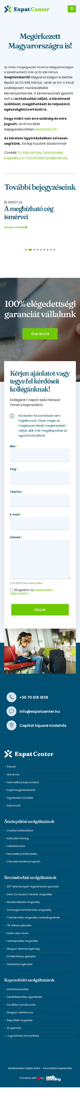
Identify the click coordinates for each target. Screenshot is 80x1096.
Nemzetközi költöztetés (22, 854)
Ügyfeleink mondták (20, 798)
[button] (25, 250)
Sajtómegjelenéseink (21, 790)
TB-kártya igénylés (19, 925)
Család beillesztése (20, 830)
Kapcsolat (13, 805)
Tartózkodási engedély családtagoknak (33, 917)
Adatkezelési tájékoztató (24, 1068)
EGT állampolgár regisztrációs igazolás (33, 886)
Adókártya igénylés (19, 964)
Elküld (40, 609)
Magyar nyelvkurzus (20, 1012)
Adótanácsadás (18, 989)
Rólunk (11, 766)
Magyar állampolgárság (23, 948)
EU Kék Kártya (29, 152)
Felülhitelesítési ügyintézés (24, 997)
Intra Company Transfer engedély (29, 894)
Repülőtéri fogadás (20, 1020)
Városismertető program (23, 861)
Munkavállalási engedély (23, 902)
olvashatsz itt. (46, 129)
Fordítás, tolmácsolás (21, 1004)
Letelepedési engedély (22, 941)
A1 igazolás (14, 1028)
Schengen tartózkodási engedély (29, 910)
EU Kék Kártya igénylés (21, 956)
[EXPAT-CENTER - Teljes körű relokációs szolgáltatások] (26, 9)
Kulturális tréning (18, 838)
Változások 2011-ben (32, 209)
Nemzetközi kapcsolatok (23, 782)
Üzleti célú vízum (18, 933)
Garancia (13, 774)
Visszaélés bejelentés (57, 1068)
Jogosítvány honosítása (23, 1035)
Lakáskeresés (16, 846)
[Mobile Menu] (72, 8)
